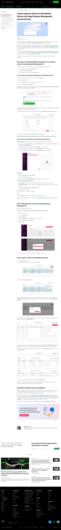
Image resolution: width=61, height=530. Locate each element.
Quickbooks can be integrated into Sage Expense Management (44, 52)
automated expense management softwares (39, 395)
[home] (8, 2)
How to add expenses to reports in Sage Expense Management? (7, 23)
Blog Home (2, 6)
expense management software (52, 46)
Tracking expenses (21, 141)
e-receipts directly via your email (43, 197)
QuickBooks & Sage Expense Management (5, 28)
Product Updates (19, 6)
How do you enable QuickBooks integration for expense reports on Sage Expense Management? (6, 15)
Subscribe (57, 448)
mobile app (22, 195)
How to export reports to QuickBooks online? (7, 25)
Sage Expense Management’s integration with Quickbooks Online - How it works (40, 136)
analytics (38, 53)
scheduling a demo (49, 401)
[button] (23, 2)
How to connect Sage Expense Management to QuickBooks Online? (7, 18)
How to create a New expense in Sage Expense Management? (8, 21)
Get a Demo (56, 2)
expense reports (31, 53)
